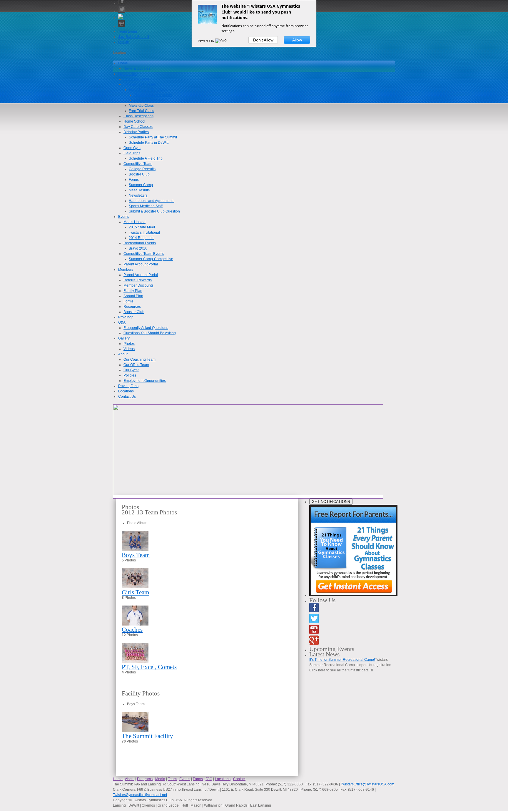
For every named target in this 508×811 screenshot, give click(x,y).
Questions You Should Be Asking (149, 333)
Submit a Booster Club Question (154, 211)
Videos (129, 349)
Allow (297, 40)
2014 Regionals (141, 238)
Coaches (132, 629)
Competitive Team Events (143, 254)
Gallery (124, 338)
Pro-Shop (125, 317)
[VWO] (221, 41)
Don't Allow (263, 40)
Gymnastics (127, 74)
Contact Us (127, 396)
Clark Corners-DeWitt (151, 100)
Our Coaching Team (139, 359)
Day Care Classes (138, 127)
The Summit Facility (147, 736)
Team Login (127, 31)
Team (172, 779)
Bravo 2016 (138, 248)
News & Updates (136, 68)
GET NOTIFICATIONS (331, 501)
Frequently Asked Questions (145, 328)
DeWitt (123, 42)
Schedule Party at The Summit (153, 137)
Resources (132, 307)
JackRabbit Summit (133, 37)
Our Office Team (136, 365)
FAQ (208, 779)
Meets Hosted (134, 222)
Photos (129, 344)
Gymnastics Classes (139, 84)
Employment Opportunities (144, 381)
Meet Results (139, 190)
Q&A (122, 322)
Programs (145, 779)
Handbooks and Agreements (151, 201)
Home (123, 63)
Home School (134, 121)
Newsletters (138, 195)
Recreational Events (139, 243)
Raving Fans (128, 386)
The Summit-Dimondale (153, 95)
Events (123, 217)
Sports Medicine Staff (146, 206)
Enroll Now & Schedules (148, 90)
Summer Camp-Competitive (151, 259)
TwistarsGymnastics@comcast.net (140, 795)
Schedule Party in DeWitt (148, 143)
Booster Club (139, 174)
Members (125, 269)
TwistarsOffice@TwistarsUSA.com (367, 784)
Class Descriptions (138, 116)
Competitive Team (137, 164)
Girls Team (135, 592)
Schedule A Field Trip (146, 158)
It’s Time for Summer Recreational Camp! (342, 660)
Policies (129, 375)
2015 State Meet (142, 227)
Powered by (206, 41)
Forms (134, 180)
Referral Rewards (137, 280)
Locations (126, 391)
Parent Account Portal (140, 264)
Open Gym (132, 148)
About (123, 354)
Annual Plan (133, 296)
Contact (239, 779)
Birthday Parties (136, 132)
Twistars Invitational (144, 232)
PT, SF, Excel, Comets (149, 666)
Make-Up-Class (141, 105)
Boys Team (136, 554)
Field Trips (131, 153)
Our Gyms (131, 370)
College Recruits (142, 169)
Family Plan (132, 291)
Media (160, 779)
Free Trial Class (136, 79)
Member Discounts (138, 285)
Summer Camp (141, 185)
